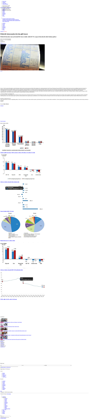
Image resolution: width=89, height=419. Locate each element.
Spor (3, 20)
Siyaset (3, 10)
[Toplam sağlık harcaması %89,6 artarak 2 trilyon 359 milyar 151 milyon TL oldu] (22, 150)
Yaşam (3, 11)
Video (3, 410)
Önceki (1, 121)
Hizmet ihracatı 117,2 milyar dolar (7, 240)
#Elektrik (1, 105)
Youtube (13, 18)
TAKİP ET (2, 343)
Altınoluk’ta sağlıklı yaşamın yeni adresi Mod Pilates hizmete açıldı (14, 330)
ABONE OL (2, 346)
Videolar (3, 2)
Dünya (5, 20)
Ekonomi (3, 13)
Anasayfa (2, 31)
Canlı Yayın (4, 3)
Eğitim (11, 20)
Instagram (10, 18)
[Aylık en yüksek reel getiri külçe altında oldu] (22, 179)
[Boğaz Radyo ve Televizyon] (5, 7)
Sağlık (13, 20)
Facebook (4, 18)
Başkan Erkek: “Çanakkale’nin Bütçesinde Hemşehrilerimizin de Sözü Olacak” (17, 335)
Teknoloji (8, 20)
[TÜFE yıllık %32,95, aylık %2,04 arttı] (22, 297)
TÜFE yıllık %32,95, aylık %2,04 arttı (8, 299)
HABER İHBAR (3, 418)
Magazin (3, 14)
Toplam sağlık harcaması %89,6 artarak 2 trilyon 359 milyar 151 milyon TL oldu (17, 152)
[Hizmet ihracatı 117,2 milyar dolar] (22, 238)
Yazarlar (3, 411)
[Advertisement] (31, 80)
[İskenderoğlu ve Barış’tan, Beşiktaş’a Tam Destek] (3, 321)
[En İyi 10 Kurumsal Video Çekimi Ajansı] (3, 325)
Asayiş (3, 12)
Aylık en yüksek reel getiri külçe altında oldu (9, 181)
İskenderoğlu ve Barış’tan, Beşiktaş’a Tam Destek (12, 322)
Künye (3, 21)
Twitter (7, 18)
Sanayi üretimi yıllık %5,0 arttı (7, 211)
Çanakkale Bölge (17, 20)
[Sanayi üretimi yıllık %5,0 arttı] (22, 209)
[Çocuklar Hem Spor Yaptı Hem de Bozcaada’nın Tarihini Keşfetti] (3, 338)
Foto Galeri (4, 1)
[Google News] (3, 43)
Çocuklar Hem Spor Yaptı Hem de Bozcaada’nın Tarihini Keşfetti (14, 339)
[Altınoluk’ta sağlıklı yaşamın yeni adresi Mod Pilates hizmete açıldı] (3, 329)
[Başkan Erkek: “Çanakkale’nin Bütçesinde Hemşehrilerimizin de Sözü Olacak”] (3, 334)
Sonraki (4, 121)
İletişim (6, 21)
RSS (8, 21)
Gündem (3, 9)
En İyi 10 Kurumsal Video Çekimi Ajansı (11, 326)
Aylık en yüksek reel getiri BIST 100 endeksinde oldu (11, 269)
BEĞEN (1, 341)
